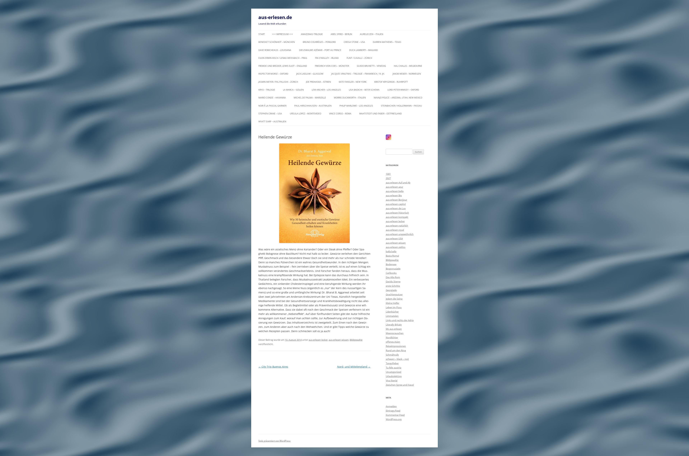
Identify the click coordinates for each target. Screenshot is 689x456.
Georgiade (391, 290)
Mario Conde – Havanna (272, 97)
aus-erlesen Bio (394, 195)
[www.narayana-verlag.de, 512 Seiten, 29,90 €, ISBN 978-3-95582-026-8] (314, 193)
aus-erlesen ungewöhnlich (400, 234)
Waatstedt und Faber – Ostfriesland (380, 113)
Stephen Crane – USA (270, 113)
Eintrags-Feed (393, 410)
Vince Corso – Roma (340, 113)
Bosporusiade (393, 268)
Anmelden (391, 406)
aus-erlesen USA (394, 238)
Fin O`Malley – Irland (327, 58)
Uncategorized (393, 372)
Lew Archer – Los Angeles (326, 89)
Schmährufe (392, 354)
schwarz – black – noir (397, 359)
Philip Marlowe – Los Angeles (356, 105)
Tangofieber (392, 363)
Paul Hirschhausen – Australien (313, 105)
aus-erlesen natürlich (397, 225)
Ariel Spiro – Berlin (341, 34)
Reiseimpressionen (396, 346)
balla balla (391, 251)
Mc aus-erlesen (394, 328)
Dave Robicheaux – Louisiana (274, 50)
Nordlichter (392, 337)
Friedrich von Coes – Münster (332, 65)
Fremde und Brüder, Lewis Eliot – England (282, 65)
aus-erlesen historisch (397, 212)
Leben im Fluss (394, 307)
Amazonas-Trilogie (312, 34)
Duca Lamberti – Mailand (363, 50)
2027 (388, 178)
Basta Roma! (392, 255)
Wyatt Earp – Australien (272, 121)
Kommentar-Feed (395, 415)
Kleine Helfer (392, 303)
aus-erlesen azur (394, 186)
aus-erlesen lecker (318, 339)
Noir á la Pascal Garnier (272, 105)
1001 (388, 174)
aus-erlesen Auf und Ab (398, 182)
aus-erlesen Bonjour (396, 199)
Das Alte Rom (393, 277)
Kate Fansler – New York (352, 81)
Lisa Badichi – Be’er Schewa (364, 89)
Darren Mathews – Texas (387, 42)
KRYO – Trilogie (266, 89)
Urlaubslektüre (394, 376)
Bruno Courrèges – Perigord (319, 42)
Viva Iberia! (391, 380)
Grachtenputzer (394, 294)
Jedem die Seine (394, 298)
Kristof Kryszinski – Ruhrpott (391, 81)
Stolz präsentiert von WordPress (274, 440)
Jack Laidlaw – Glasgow (309, 73)
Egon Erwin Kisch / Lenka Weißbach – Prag (282, 58)
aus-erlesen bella (395, 191)
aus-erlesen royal (395, 229)
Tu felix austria (393, 367)
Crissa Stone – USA (354, 42)
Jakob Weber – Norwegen (407, 73)
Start (261, 34)
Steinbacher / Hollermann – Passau (401, 105)
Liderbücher (392, 311)
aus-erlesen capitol (396, 204)
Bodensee (391, 264)
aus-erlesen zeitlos (395, 247)
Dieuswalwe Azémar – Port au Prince (320, 50)
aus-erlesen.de (275, 17)
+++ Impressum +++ (282, 34)
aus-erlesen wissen (339, 339)
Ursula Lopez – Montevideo (305, 113)
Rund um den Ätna (396, 350)
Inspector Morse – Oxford (273, 73)
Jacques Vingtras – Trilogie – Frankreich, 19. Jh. (358, 73)
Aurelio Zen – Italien (371, 34)
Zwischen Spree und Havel (400, 384)
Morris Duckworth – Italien (350, 97)
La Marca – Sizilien (293, 89)
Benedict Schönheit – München (276, 42)
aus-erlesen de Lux (396, 208)
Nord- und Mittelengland (354, 366)
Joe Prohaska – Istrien (318, 81)
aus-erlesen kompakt (397, 217)
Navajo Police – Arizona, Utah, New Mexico (398, 97)
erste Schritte (393, 285)
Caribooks (391, 273)
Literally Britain (394, 324)
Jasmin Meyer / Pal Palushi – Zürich (278, 81)
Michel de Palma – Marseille (310, 97)
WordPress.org (394, 419)
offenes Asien (393, 341)
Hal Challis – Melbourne (408, 65)
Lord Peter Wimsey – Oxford (403, 89)
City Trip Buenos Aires (273, 366)
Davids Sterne (393, 281)
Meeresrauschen (395, 333)
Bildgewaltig (356, 339)
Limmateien (392, 316)
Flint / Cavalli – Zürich (359, 58)
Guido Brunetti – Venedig (371, 65)
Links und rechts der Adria (400, 320)
